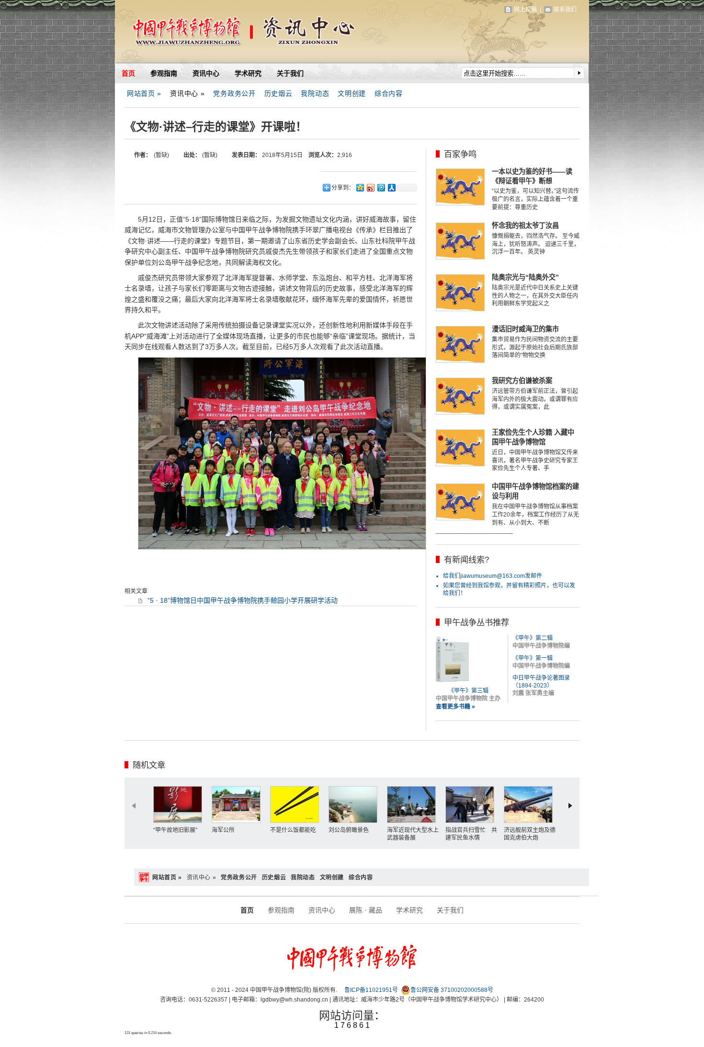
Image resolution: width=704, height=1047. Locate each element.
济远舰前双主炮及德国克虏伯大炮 (530, 834)
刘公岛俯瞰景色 (349, 830)
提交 (579, 73)
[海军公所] (238, 804)
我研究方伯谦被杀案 (522, 380)
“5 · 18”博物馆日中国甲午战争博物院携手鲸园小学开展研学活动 (243, 600)
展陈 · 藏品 (365, 910)
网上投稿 (525, 9)
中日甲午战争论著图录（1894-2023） (541, 682)
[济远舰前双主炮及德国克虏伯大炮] (530, 804)
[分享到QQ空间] (359, 187)
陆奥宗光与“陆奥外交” (525, 277)
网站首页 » (144, 93)
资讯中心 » (187, 93)
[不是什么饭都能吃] (297, 804)
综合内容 (389, 93)
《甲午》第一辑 (532, 658)
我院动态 (315, 93)
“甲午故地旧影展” (175, 830)
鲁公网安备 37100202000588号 (451, 990)
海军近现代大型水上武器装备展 (413, 834)
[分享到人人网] (391, 187)
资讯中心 (206, 73)
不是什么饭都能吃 (293, 830)
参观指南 (163, 73)
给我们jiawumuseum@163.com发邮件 (492, 576)
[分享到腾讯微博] (380, 187)
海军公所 (223, 830)
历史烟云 (278, 93)
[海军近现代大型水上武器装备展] (414, 804)
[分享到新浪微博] (370, 187)
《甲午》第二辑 (532, 638)
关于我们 (290, 73)
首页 (128, 73)
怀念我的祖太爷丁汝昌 (525, 225)
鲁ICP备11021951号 (371, 990)
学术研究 (248, 73)
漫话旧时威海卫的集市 (525, 329)
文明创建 (352, 93)
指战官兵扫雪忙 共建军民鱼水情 (471, 834)
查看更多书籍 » (455, 706)
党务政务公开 (234, 93)
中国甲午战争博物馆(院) (227, 33)
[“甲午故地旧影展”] (180, 804)
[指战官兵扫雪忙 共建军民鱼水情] (472, 804)
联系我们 (565, 9)
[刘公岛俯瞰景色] (355, 804)
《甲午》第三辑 (468, 690)
